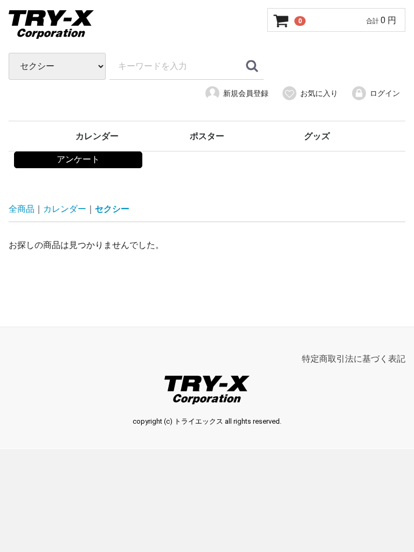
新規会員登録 (245, 93)
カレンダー (97, 136)
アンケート (78, 159)
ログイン (385, 93)
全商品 (21, 209)
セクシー (112, 209)
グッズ (317, 136)
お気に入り (319, 93)
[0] (281, 20)
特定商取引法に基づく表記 (353, 359)
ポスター (207, 136)
